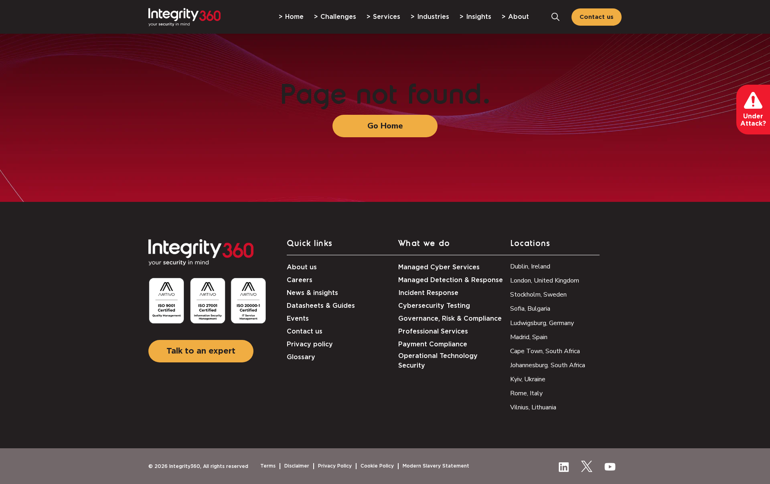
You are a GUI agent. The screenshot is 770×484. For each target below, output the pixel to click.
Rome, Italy (526, 393)
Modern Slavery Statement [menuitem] (436, 466)
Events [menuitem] (298, 318)
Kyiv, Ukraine (527, 379)
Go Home (385, 125)
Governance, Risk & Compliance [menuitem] (450, 318)
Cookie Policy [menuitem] (377, 466)
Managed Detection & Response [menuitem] (450, 280)
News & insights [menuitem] (312, 293)
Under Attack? (753, 120)
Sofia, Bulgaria (530, 308)
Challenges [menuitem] (338, 17)
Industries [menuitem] (433, 17)
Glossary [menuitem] (301, 357)
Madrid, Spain (528, 337)
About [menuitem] (518, 17)
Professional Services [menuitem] (433, 331)
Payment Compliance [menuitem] (432, 344)
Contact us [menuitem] (304, 331)
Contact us (597, 17)
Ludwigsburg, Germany (542, 323)
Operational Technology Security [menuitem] (438, 361)
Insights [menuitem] (478, 17)
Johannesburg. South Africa (547, 365)
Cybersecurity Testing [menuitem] (434, 306)
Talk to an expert (200, 351)
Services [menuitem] (386, 17)
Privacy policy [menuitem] (310, 344)
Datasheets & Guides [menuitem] (321, 306)
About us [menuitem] (302, 267)
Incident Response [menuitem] (428, 293)
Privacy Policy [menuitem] (335, 466)
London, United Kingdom (544, 280)
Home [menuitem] (294, 17)
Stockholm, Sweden (538, 294)
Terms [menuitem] (268, 466)
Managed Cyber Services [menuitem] (439, 267)
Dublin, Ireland (530, 266)
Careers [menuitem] (299, 280)
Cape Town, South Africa (545, 351)
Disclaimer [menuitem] (296, 466)
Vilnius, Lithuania (533, 407)
